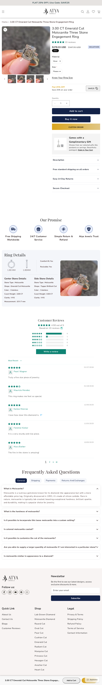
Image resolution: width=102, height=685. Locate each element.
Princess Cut (41, 656)
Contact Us (7, 619)
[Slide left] (4, 79)
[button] (3, 11)
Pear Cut (39, 633)
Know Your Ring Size (62, 77)
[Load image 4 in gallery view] (40, 79)
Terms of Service (75, 628)
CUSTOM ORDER (76, 127)
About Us (6, 615)
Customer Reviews (11, 628)
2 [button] (49, 462)
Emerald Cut (41, 642)
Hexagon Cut (41, 661)
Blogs (5, 624)
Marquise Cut (41, 651)
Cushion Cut (41, 638)
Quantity (55, 98)
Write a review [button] (51, 351)
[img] (14, 367)
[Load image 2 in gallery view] (21, 79)
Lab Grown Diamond (45, 615)
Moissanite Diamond (45, 619)
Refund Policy (74, 624)
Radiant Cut (41, 647)
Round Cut (40, 624)
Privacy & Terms (75, 615)
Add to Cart (71, 680)
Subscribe (75, 598)
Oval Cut (39, 628)
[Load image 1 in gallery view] (12, 79)
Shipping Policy (75, 619)
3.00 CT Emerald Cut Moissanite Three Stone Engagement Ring (42, 22)
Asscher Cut (41, 665)
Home (5, 22)
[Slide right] (47, 79)
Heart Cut (39, 670)
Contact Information (77, 633)
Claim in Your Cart (85, 150)
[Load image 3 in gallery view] (30, 79)
